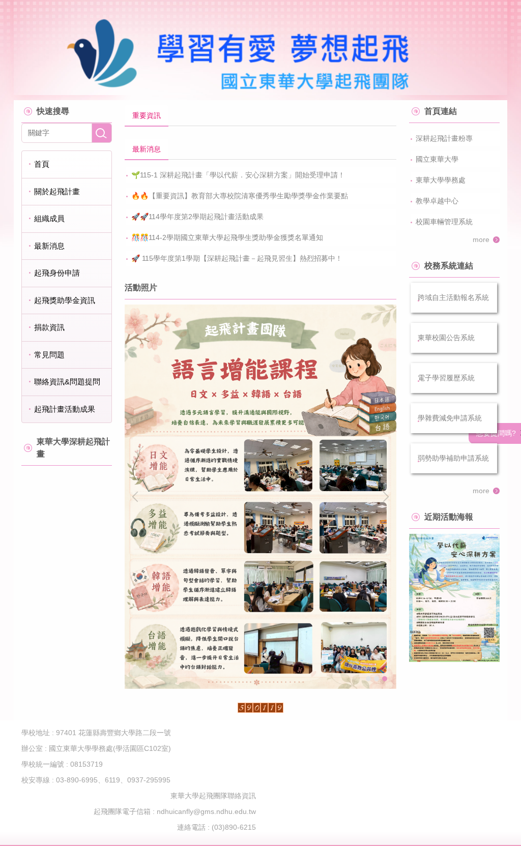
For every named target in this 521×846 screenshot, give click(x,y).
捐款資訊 (49, 327)
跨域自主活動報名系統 (453, 297)
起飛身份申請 (57, 272)
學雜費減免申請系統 (450, 418)
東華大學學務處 (441, 180)
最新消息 (49, 245)
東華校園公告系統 (446, 338)
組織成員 (49, 218)
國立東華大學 (437, 159)
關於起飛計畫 (57, 191)
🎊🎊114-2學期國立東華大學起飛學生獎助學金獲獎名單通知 (227, 237)
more (481, 239)
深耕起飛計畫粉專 (444, 138)
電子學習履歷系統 (446, 378)
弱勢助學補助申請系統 (453, 458)
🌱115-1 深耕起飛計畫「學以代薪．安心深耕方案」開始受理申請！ (238, 175)
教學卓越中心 (437, 201)
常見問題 (49, 354)
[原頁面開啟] (454, 598)
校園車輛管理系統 (444, 222)
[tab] (146, 116)
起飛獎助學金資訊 (64, 300)
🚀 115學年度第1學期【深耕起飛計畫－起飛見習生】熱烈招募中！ (236, 258)
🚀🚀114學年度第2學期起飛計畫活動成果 (197, 217)
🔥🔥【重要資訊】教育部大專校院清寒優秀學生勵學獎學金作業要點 (239, 196)
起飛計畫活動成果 (64, 409)
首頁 (41, 164)
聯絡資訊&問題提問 (67, 381)
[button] (137, 496)
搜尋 (102, 133)
